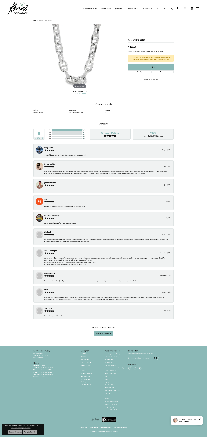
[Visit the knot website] (95, 419)
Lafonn (83, 370)
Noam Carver (85, 376)
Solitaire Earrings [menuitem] (111, 404)
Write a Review (103, 333)
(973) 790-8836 (80, 93)
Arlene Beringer (50, 250)
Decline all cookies (15, 432)
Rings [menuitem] (106, 379)
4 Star (49, 132)
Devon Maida (49, 164)
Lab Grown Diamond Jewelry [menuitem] (114, 368)
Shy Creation (85, 379)
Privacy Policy (94, 427)
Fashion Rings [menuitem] (109, 387)
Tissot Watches (86, 384)
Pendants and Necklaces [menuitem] (113, 390)
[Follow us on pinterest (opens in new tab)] (140, 368)
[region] (79, 56)
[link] (90, 8)
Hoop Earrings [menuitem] (109, 407)
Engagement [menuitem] (109, 382)
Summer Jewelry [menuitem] (110, 365)
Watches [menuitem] (107, 398)
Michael (47, 232)
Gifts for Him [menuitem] (109, 362)
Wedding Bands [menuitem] (110, 384)
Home (34, 20)
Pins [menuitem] (106, 376)
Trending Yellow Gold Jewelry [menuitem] (115, 354)
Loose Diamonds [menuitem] (110, 373)
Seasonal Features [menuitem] (111, 370)
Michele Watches (86, 373)
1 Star (49, 138)
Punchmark (107, 434)
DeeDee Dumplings (51, 215)
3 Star (49, 134)
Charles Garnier (86, 362)
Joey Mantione (50, 182)
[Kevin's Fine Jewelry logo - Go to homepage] (17, 8)
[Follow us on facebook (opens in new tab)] (130, 368)
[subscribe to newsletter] (155, 358)
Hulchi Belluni (85, 365)
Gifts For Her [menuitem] (109, 359)
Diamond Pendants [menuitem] (111, 410)
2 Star (49, 136)
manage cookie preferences (21, 428)
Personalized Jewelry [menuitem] (112, 356)
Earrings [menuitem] (107, 393)
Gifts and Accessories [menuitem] (112, 401)
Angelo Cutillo (49, 273)
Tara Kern (48, 308)
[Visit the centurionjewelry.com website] (109, 419)
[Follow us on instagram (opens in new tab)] (135, 368)
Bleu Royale (85, 359)
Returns (162, 72)
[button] (171, 8)
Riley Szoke (48, 147)
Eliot (46, 289)
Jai (82, 368)
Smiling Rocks (85, 382)
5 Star (49, 130)
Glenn (46, 199)
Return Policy (84, 427)
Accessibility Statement (120, 427)
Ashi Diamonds (86, 354)
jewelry (40, 20)
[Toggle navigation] (197, 8)
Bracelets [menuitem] (108, 396)
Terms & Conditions (105, 427)
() (84, 130)
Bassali (83, 356)
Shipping (139, 72)
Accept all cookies (30, 432)
